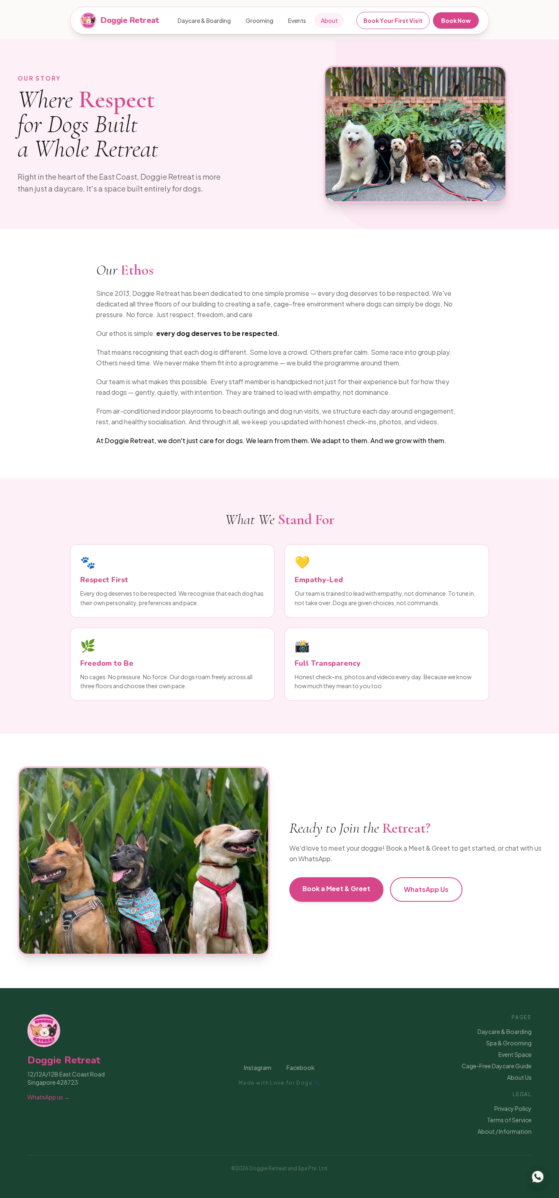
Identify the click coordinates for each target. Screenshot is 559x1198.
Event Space (515, 1054)
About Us (519, 1077)
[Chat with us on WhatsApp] (537, 1176)
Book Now (456, 20)
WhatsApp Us (426, 889)
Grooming (259, 20)
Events (297, 20)
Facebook (300, 1067)
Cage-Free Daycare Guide (497, 1066)
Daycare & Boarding (204, 20)
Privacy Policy (513, 1108)
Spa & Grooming (509, 1043)
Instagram (257, 1067)
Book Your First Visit (393, 20)
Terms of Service (509, 1120)
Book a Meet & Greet (336, 888)
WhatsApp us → (48, 1097)
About (329, 20)
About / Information (505, 1131)
